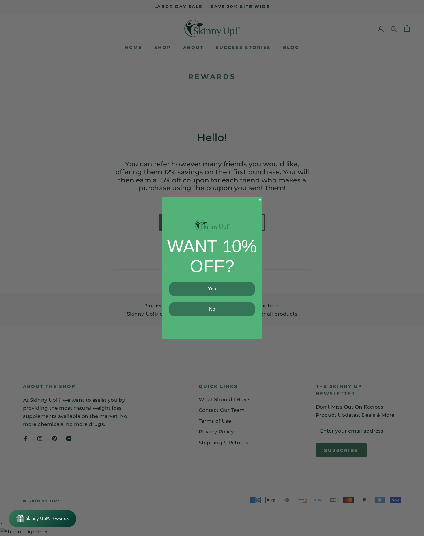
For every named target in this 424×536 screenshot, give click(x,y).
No (212, 309)
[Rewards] (42, 518)
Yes (212, 288)
